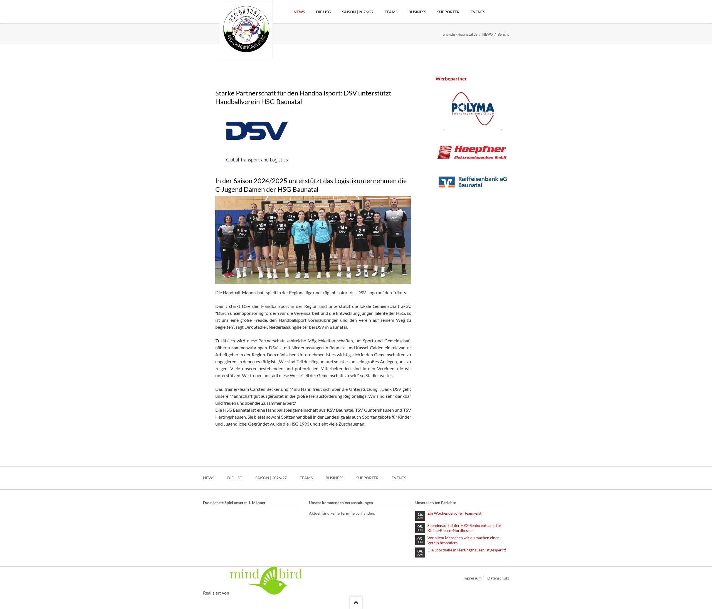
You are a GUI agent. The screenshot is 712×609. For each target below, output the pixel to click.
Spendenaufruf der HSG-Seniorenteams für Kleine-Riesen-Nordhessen (464, 528)
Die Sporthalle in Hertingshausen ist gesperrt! (466, 549)
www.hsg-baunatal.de (460, 34)
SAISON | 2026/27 (271, 477)
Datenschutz (498, 578)
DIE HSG (234, 477)
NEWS (487, 34)
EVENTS (399, 477)
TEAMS (306, 477)
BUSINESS (334, 477)
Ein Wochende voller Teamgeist (454, 513)
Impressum (472, 578)
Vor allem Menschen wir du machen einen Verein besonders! (463, 540)
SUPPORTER (367, 477)
